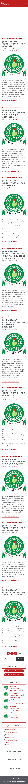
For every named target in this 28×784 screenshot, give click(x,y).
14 (16, 653)
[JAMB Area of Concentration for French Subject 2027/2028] (6, 694)
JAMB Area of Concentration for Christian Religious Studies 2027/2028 (13, 255)
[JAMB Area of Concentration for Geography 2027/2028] (6, 688)
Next (21, 653)
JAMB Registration (11, 735)
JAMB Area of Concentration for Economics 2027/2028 (13, 184)
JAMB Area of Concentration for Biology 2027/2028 (13, 461)
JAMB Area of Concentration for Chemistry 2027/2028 (13, 394)
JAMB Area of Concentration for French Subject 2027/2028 (13, 113)
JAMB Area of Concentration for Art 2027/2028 (13, 528)
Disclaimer (20, 779)
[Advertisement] (14, 21)
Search (20, 659)
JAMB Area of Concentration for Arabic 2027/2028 (13, 592)
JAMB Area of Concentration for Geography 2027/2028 (13, 45)
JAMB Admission (10, 729)
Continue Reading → (10, 101)
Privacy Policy (13, 779)
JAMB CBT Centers (11, 732)
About (6, 779)
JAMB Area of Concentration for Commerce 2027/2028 (13, 323)
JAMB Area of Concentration (12, 38)
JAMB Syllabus (10, 737)
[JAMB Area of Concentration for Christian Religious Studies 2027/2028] (6, 707)
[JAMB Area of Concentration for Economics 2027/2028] (6, 701)
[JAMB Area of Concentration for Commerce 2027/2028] (6, 716)
